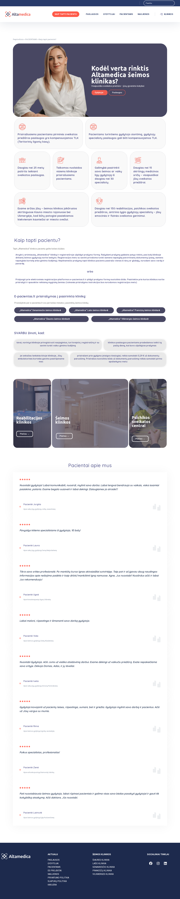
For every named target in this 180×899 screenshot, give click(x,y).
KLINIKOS (168, 14)
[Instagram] (158, 863)
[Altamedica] (17, 14)
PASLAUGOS (92, 14)
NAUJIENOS (143, 14)
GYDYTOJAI (109, 14)
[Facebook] (151, 863)
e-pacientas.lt (36, 303)
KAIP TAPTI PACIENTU (66, 14)
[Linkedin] (165, 863)
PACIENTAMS (126, 14)
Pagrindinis (18, 39)
